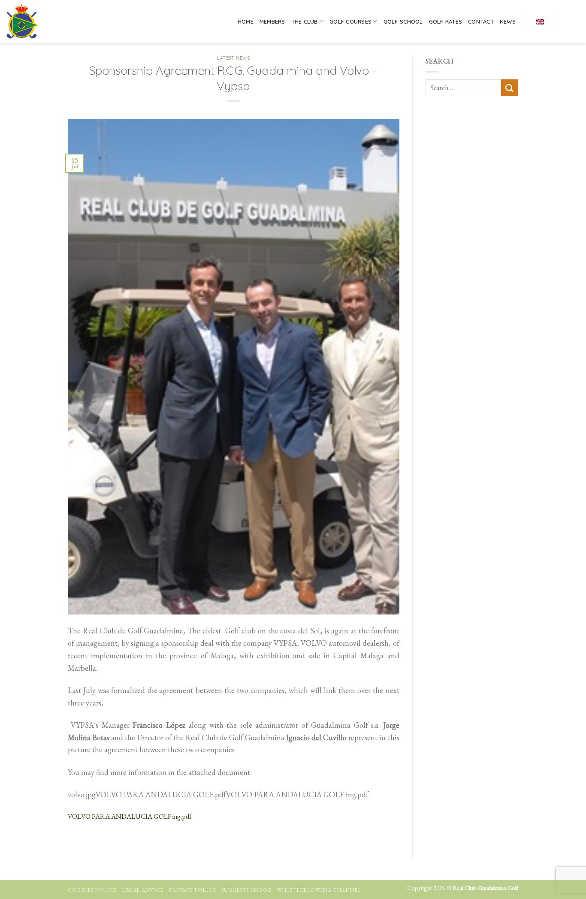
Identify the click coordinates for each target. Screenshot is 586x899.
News (508, 21)
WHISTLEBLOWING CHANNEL (319, 890)
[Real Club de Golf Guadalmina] (44, 21)
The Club (304, 21)
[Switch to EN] (540, 21)
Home (246, 21)
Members (272, 21)
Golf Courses (350, 21)
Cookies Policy (92, 890)
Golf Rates (445, 21)
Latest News (233, 58)
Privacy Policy (192, 890)
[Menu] (572, 21)
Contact (481, 21)
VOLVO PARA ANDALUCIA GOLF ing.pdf (130, 816)
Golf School (403, 21)
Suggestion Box (246, 890)
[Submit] (509, 87)
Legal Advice (142, 890)
